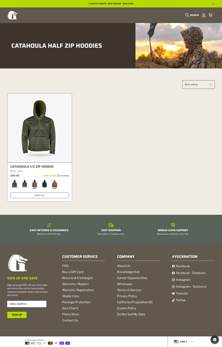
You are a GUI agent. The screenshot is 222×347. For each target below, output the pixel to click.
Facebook (183, 266)
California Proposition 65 (135, 302)
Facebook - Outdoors (191, 273)
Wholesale (124, 284)
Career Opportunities (132, 277)
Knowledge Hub (128, 271)
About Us (123, 265)
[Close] (213, 3)
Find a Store (70, 314)
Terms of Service (129, 290)
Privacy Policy (127, 296)
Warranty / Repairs (75, 284)
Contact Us (70, 320)
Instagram (183, 280)
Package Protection (76, 302)
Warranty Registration (78, 290)
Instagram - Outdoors (191, 286)
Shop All (39, 195)
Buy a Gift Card (73, 271)
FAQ (65, 265)
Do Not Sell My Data (131, 314)
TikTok (180, 300)
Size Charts (70, 308)
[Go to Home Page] (12, 15)
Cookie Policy (126, 308)
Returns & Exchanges (77, 277)
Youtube (182, 293)
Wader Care (70, 296)
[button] (192, 15)
